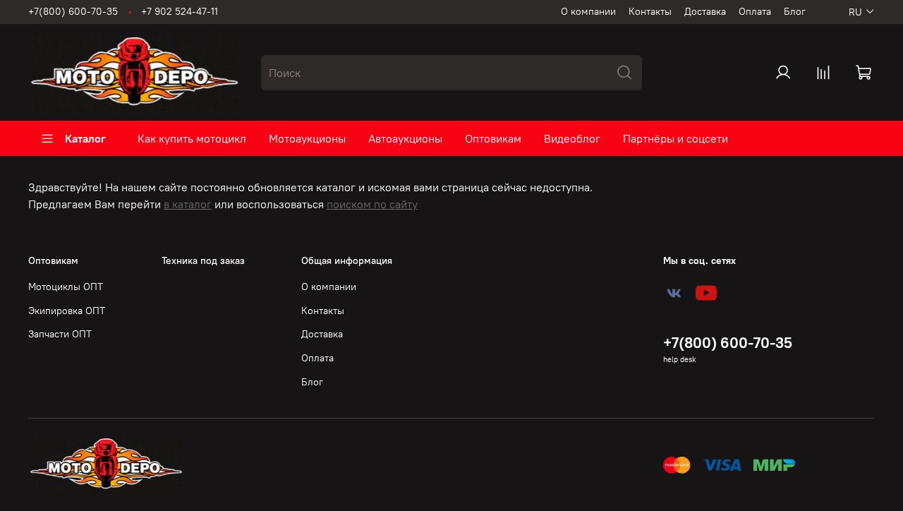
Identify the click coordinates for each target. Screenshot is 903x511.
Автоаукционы (405, 138)
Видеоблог (572, 138)
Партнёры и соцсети (675, 138)
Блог (795, 11)
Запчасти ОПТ (60, 333)
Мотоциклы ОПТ (65, 286)
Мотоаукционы (307, 138)
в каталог (188, 204)
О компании (588, 11)
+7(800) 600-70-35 (73, 11)
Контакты (650, 11)
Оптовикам (493, 138)
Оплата (755, 11)
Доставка (705, 11)
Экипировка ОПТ (66, 310)
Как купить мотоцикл (192, 138)
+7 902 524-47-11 (179, 11)
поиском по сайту (372, 204)
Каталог (85, 138)
